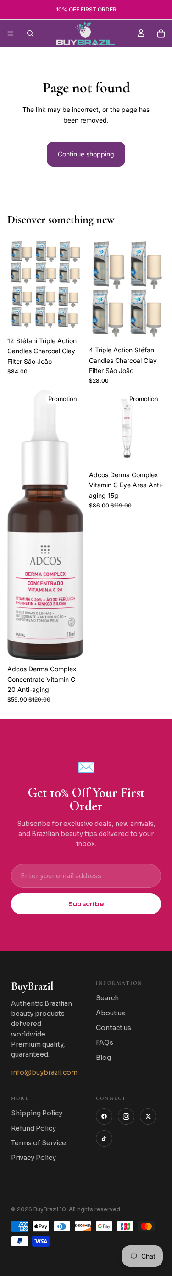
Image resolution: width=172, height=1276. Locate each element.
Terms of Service (38, 1143)
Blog (103, 1057)
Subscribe (86, 904)
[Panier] (161, 33)
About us (110, 1013)
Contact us (113, 1028)
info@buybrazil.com (44, 1072)
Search (107, 998)
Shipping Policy (36, 1113)
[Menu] (10, 33)
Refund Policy (33, 1128)
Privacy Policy (33, 1157)
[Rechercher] (30, 33)
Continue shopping (86, 154)
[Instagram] (126, 1116)
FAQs (104, 1042)
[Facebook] (104, 1116)
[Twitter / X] (148, 1116)
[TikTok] (104, 1138)
